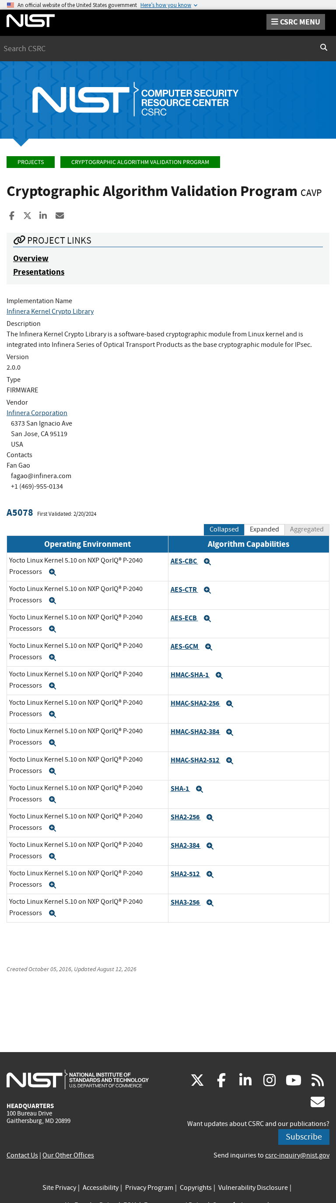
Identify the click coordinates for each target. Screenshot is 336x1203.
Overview (31, 258)
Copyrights (196, 1187)
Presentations (38, 271)
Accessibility (101, 1187)
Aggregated (307, 529)
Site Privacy (59, 1187)
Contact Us (22, 1155)
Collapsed (224, 529)
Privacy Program (149, 1187)
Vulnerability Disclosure (253, 1187)
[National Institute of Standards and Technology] (78, 1079)
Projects (31, 162)
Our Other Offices (68, 1155)
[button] (52, 572)
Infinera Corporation (37, 413)
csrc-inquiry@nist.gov (297, 1155)
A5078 (20, 512)
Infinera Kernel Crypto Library (50, 311)
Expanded (264, 529)
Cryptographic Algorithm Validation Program (140, 162)
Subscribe (304, 1136)
